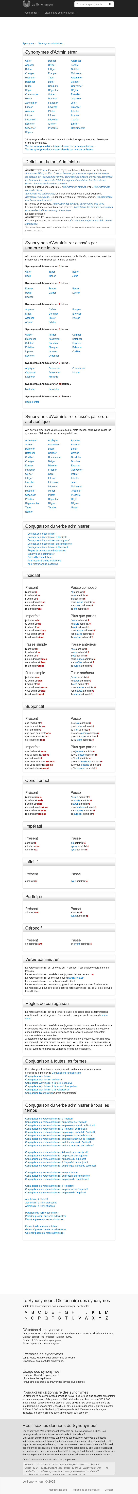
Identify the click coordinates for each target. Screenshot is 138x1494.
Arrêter (52, 123)
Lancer (29, 106)
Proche (26, 1340)
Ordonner (30, 127)
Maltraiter (30, 77)
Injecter (75, 111)
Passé (76, 718)
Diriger (28, 85)
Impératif (33, 826)
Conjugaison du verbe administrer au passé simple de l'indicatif (58, 1135)
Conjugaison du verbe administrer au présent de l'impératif (56, 1189)
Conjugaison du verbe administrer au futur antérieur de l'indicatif (59, 1145)
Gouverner (76, 85)
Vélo (38, 1361)
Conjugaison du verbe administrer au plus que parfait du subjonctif (60, 1165)
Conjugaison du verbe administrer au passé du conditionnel (57, 1179)
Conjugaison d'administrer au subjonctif (49, 540)
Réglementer (78, 127)
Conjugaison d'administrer (41, 533)
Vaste (32, 1357)
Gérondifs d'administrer (40, 557)
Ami (25, 1343)
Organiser (76, 98)
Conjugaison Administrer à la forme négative (49, 1082)
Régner (29, 132)
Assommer (76, 77)
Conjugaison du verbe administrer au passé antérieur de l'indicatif (60, 1138)
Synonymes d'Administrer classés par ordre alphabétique (66, 418)
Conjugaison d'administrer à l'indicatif (47, 537)
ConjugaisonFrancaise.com (66, 1072)
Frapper (52, 73)
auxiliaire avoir (75, 977)
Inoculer (75, 115)
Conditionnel (37, 780)
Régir (28, 90)
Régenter (53, 90)
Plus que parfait (83, 615)
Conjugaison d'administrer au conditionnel (50, 543)
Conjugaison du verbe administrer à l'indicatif (49, 1118)
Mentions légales (58, 1489)
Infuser (52, 115)
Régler (74, 90)
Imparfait (32, 615)
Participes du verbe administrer (41, 1212)
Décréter (29, 123)
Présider (75, 94)
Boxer (51, 81)
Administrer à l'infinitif (36, 1199)
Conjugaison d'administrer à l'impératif (48, 547)
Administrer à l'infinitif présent (41, 1202)
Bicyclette (28, 1361)
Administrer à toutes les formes (44, 560)
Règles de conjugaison (47, 1003)
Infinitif (31, 861)
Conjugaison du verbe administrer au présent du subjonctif (56, 1155)
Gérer (28, 60)
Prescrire (53, 127)
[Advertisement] (69, 29)
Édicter (74, 123)
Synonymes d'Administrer (51, 51)
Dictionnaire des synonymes (60, 12)
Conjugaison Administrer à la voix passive (47, 1089)
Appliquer (76, 60)
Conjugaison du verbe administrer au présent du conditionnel (57, 1175)
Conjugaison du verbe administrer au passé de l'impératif (55, 1192)
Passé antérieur (83, 644)
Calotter (75, 81)
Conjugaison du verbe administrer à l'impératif (49, 1185)
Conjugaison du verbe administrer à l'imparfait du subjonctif (56, 1162)
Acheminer (31, 102)
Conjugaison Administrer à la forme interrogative (51, 1086)
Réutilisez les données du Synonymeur (60, 1425)
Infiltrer (29, 115)
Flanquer (53, 102)
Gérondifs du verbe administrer (41, 1226)
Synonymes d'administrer (41, 553)
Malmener (76, 73)
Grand (71, 1357)
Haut (39, 1357)
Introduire (30, 119)
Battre (28, 69)
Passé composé (84, 587)
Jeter (73, 102)
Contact (109, 1489)
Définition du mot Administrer (53, 161)
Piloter (51, 111)
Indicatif (32, 575)
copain (33, 1343)
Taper (51, 77)
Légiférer (53, 119)
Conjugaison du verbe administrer (57, 526)
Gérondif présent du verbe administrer (45, 1229)
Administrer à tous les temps (43, 563)
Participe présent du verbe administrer (45, 1216)
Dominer (52, 98)
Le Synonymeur (42, 4)
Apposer (29, 65)
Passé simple (36, 644)
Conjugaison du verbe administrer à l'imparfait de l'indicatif (56, 1128)
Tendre (75, 65)
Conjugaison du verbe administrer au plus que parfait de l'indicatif (60, 1132)
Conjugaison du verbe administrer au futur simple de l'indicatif (58, 1142)
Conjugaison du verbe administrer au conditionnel (51, 1172)
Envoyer (52, 106)
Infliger (51, 69)
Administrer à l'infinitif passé (40, 1205)
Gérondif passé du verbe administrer (44, 1232)
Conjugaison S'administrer (39, 1092)
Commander (32, 94)
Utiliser (51, 65)
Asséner (29, 111)
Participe (33, 896)
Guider (51, 94)
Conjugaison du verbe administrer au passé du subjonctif (55, 1158)
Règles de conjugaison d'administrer (47, 550)
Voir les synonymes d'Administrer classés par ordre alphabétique (59, 146)
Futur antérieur (82, 672)
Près (35, 1340)
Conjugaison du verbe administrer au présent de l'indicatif (56, 1122)
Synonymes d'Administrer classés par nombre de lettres (61, 245)
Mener (28, 98)
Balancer (75, 106)
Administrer (31, 12)
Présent (31, 587)
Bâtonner (30, 81)
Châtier (75, 69)
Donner (52, 60)
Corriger (29, 73)
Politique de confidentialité (86, 1489)
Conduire (53, 85)
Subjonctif (34, 706)
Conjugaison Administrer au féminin (44, 1079)
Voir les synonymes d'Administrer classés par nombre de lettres (59, 149)
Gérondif (33, 928)
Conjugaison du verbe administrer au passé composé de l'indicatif (60, 1125)
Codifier (75, 119)
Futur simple (35, 672)
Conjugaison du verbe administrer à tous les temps (67, 1107)
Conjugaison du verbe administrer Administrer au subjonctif (56, 1152)
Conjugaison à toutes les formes (56, 1061)
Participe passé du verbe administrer (44, 1219)
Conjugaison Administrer (38, 1076)
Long (25, 1357)
